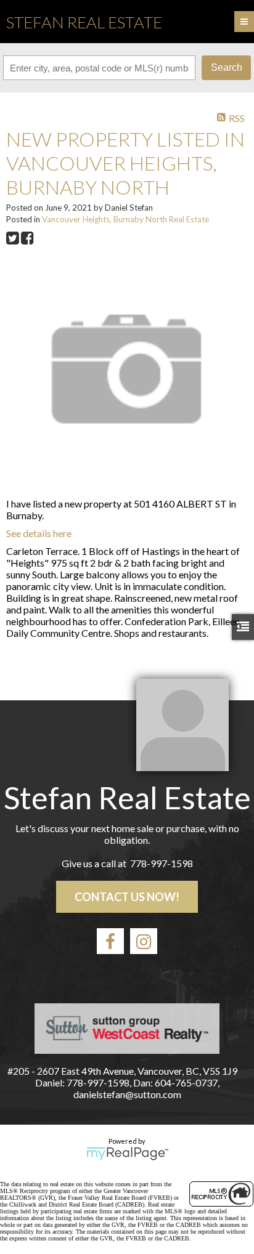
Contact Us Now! (127, 897)
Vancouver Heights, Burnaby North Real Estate (125, 219)
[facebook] (110, 941)
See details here (39, 533)
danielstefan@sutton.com (127, 1094)
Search (226, 67)
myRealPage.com (127, 1153)
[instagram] (143, 941)
